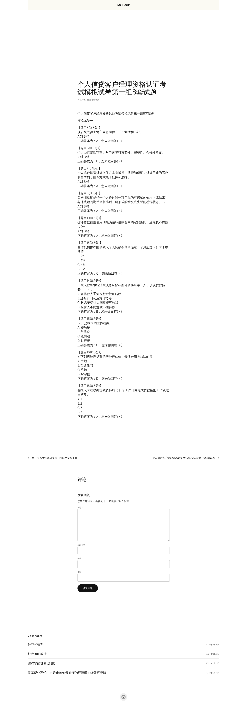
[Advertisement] (123, 40)
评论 (80, 507)
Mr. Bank (123, 5)
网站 (79, 572)
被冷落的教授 (37, 654)
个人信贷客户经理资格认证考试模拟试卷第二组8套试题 (183, 457)
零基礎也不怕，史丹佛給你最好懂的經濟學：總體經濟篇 (67, 673)
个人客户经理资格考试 (89, 99)
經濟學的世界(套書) (41, 663)
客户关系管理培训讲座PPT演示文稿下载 (54, 457)
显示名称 (81, 544)
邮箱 (79, 558)
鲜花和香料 (35, 644)
